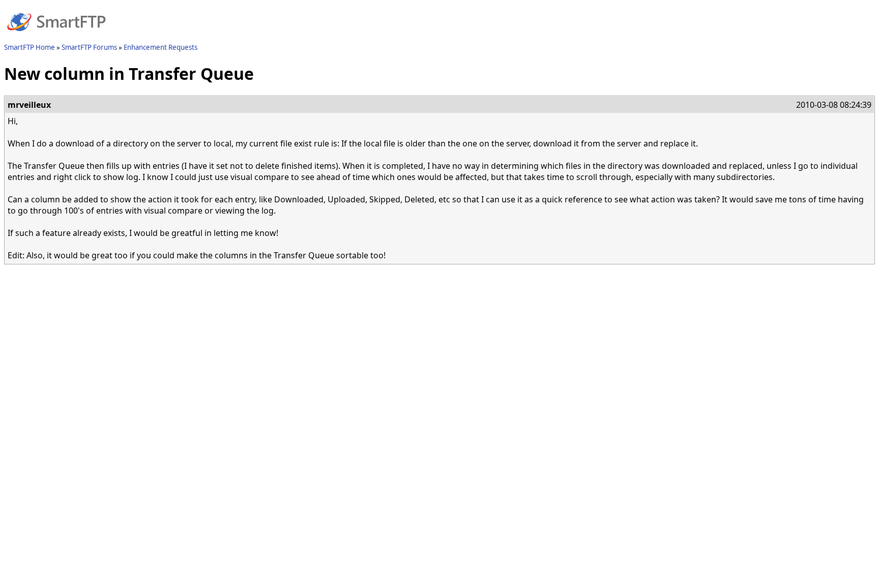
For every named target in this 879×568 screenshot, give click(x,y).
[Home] (56, 37)
